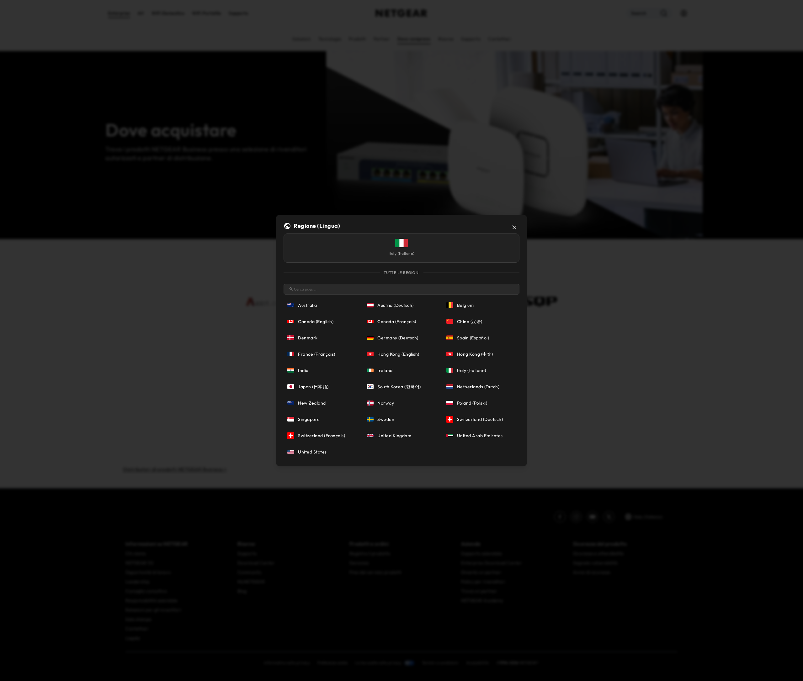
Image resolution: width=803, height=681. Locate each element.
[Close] (514, 227)
